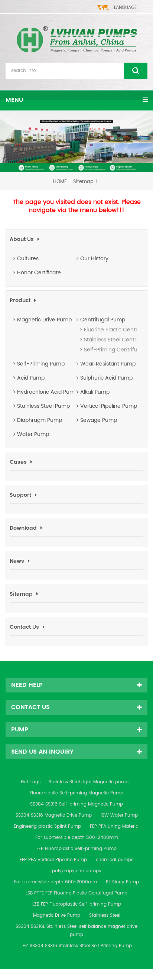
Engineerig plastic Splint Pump (47, 826)
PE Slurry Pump (122, 882)
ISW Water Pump (119, 815)
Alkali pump (95, 392)
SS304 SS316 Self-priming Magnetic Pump (76, 804)
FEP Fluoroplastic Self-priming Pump (76, 848)
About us (22, 239)
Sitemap (83, 182)
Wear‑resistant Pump (108, 364)
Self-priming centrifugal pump (95, 349)
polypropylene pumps (76, 870)
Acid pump (31, 378)
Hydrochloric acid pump (45, 392)
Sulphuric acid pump (106, 378)
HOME (60, 182)
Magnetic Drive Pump (44, 320)
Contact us (24, 627)
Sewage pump (98, 420)
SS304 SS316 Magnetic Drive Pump (54, 815)
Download (23, 528)
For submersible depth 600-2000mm (55, 882)
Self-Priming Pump (41, 364)
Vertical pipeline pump (108, 406)
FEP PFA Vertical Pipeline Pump (53, 859)
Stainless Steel (104, 915)
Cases (18, 462)
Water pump (33, 434)
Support (20, 495)
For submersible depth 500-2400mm (76, 837)
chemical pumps (114, 859)
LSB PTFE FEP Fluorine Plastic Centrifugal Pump (76, 893)
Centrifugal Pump (102, 320)
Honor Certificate (39, 273)
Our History (94, 259)
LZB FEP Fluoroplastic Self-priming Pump (76, 904)
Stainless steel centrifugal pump (95, 339)
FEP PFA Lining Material (115, 826)
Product (20, 300)
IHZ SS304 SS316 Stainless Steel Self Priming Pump (77, 945)
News (17, 561)
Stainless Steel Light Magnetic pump (88, 782)
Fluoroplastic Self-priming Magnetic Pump (76, 793)
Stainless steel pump (43, 406)
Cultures (28, 259)
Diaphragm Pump (39, 420)
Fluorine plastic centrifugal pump (95, 329)
